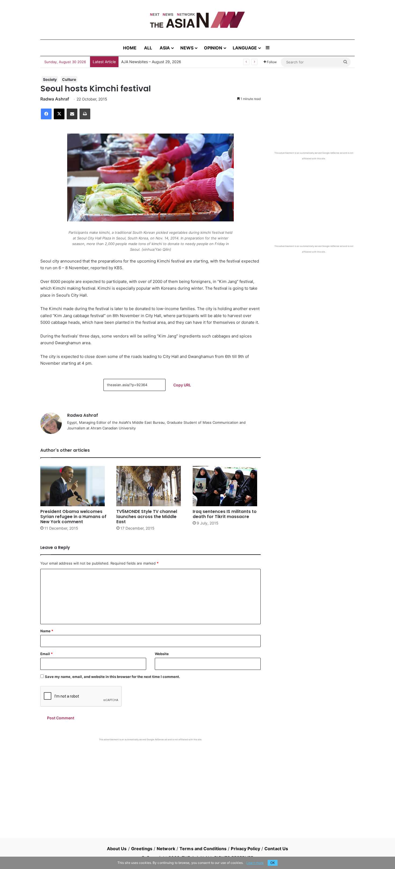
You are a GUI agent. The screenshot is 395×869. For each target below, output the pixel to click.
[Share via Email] (72, 114)
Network (166, 848)
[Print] (85, 114)
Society (50, 79)
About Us (117, 848)
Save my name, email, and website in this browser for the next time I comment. (112, 676)
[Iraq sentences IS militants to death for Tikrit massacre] (227, 486)
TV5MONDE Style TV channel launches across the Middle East (146, 517)
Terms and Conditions (203, 848)
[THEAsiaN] (197, 20)
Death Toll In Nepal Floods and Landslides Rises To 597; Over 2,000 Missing (188, 61)
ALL (148, 48)
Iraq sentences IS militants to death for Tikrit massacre (225, 514)
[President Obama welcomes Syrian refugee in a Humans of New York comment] (74, 486)
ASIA (165, 48)
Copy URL (182, 385)
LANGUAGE (245, 48)
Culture (69, 79)
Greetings (141, 848)
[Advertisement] (150, 781)
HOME (130, 48)
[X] (59, 114)
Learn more (255, 863)
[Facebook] (46, 114)
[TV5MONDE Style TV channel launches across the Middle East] (150, 486)
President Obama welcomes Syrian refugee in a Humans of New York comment (73, 517)
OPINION (213, 48)
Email (46, 654)
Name (46, 631)
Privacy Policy (245, 848)
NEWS (186, 48)
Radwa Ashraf (54, 99)
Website (162, 654)
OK (272, 863)
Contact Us (276, 848)
